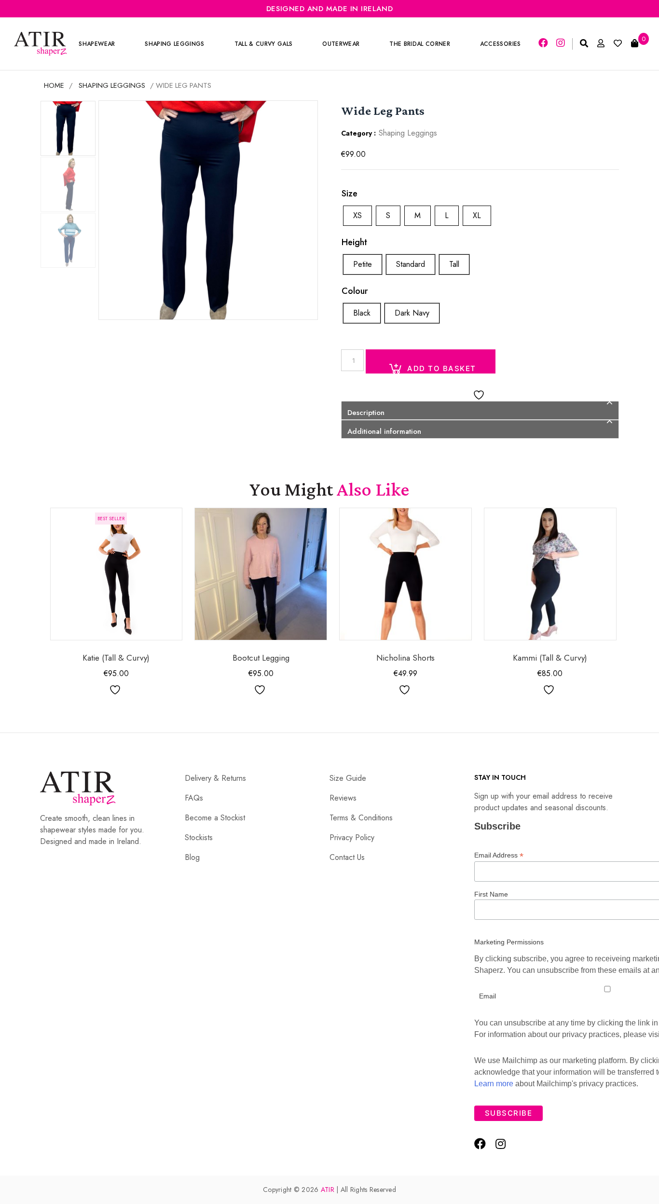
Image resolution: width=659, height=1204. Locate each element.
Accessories (500, 44)
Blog (192, 857)
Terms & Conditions (361, 817)
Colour (355, 291)
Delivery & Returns (215, 778)
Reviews (343, 797)
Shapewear (97, 44)
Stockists (199, 837)
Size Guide (348, 778)
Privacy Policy (352, 837)
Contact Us (347, 857)
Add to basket (441, 368)
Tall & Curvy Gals (263, 44)
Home (54, 85)
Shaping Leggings (174, 44)
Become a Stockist (215, 817)
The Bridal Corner (419, 44)
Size (349, 193)
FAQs (194, 797)
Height (354, 242)
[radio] (357, 216)
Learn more (493, 1083)
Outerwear (340, 44)
